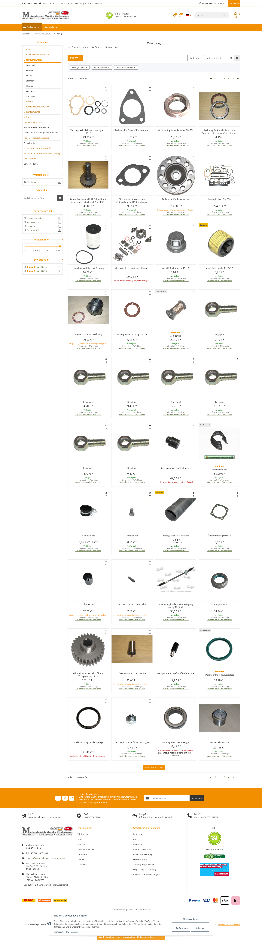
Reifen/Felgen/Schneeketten (37, 138)
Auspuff (29, 75)
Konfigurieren (181, 928)
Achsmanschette (219, 469)
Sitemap (81, 859)
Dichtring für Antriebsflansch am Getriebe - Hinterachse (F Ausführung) (219, 131)
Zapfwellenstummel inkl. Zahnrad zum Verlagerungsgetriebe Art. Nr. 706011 (88, 200)
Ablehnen (200, 928)
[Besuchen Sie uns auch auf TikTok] (71, 798)
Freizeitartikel (30, 143)
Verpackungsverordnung (144, 869)
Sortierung (194, 58)
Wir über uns (84, 834)
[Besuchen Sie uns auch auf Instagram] (65, 798)
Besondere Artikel (125, 67)
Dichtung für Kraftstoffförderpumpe (132, 130)
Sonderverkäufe (31, 164)
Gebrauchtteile (31, 158)
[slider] (60, 246)
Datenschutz (72, 932)
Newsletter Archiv (86, 849)
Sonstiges (30, 96)
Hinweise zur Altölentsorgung (146, 874)
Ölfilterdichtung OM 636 (219, 535)
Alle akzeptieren (190, 919)
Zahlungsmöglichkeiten (143, 864)
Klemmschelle (88, 535)
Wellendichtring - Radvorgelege (219, 674)
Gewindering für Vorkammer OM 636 (175, 130)
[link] (42, 49)
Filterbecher (88, 604)
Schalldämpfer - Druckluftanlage (176, 468)
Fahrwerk (30, 70)
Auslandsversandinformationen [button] (88, 145)
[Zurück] (211, 78)
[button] (207, 3)
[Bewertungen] (175, 332)
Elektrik (29, 86)
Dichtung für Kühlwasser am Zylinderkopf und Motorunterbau (132, 200)
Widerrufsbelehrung (142, 854)
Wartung (30, 91)
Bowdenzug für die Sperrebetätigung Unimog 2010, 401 (176, 605)
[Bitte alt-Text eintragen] (109, 15)
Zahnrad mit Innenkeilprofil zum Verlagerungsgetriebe (88, 675)
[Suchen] (226, 15)
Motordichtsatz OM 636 (219, 199)
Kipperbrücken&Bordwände (36, 127)
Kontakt (221, 3)
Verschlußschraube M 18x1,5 (175, 268)
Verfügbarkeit (78, 67)
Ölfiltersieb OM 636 (219, 742)
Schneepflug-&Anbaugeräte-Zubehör (41, 132)
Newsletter (82, 844)
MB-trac (27, 117)
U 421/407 (28, 101)
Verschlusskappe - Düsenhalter (131, 604)
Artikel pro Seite (214, 58)
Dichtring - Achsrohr (219, 604)
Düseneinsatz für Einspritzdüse (131, 673)
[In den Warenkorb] (60, 198)
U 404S (27, 49)
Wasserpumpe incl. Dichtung (88, 334)
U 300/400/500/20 (32, 112)
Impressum (58, 932)
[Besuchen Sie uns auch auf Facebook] (58, 798)
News (80, 839)
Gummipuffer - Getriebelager (175, 742)
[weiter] (237, 78)
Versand (146, 910)
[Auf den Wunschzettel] (106, 90)
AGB (135, 839)
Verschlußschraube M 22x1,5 (219, 268)
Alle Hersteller (100, 67)
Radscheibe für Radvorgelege (175, 199)
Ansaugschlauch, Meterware (176, 535)
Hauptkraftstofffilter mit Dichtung (88, 268)
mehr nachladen (154, 767)
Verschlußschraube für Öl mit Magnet (132, 742)
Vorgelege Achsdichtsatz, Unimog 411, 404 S (88, 131)
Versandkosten (140, 859)
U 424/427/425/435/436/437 (36, 106)
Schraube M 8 (132, 535)
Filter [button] (75, 58)
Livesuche (82, 864)
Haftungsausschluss (142, 849)
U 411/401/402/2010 (33, 60)
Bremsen (30, 80)
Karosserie (31, 65)
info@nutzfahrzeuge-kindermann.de (49, 858)
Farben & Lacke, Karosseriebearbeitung (42, 153)
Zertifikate (82, 854)
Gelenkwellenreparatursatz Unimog (132, 268)
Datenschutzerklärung (126, 797)
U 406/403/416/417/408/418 (36, 54)
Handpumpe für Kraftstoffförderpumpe (175, 673)
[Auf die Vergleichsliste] (106, 87)
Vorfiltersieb (175, 335)
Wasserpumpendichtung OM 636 (132, 334)
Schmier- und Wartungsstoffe (37, 148)
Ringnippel (219, 334)
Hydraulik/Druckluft (33, 122)
